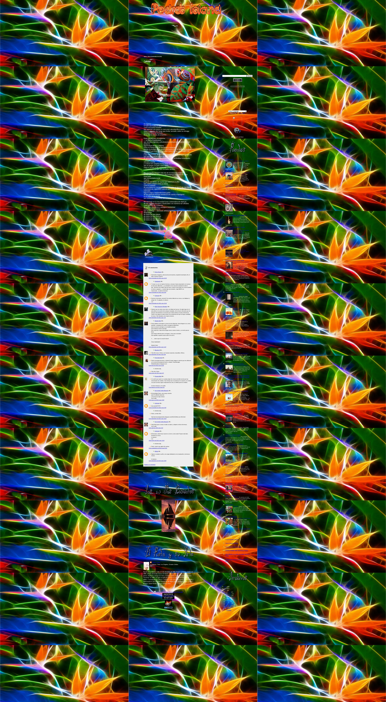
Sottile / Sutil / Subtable (231, 445)
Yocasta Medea (183, 257)
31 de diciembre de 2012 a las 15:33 (157, 418)
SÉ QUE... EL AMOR (238, 415)
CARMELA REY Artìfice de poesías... (235, 364)
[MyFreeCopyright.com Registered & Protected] (168, 592)
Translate (242, 113)
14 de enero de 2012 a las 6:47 (156, 373)
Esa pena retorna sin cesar (231, 243)
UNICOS (235, 454)
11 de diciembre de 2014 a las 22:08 (157, 460)
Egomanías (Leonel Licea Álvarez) (234, 444)
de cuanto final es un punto (232, 195)
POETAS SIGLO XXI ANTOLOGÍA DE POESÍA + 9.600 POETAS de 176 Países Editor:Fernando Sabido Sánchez (237, 377)
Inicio (163, 469)
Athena (156, 451)
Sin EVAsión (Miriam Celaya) (232, 435)
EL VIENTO (228, 476)
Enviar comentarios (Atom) (159, 472)
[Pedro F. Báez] (237, 125)
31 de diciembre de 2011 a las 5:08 (157, 354)
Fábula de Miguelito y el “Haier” (232, 436)
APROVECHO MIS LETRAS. (232, 406)
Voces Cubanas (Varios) (231, 543)
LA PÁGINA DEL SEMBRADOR (233, 414)
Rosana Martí (158, 376)
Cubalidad (147, 61)
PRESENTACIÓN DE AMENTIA (240, 365)
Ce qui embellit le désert (231, 539)
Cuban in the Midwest (231, 516)
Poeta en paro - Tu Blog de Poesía (234, 404)
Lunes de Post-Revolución (232, 292)
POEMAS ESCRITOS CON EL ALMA (234, 260)
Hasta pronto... (229, 427)
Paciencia (227, 531)
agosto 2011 (228, 603)
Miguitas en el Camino (231, 352)
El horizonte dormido (231, 425)
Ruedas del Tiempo (230, 495)
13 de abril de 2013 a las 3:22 (156, 427)
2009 (225, 586)
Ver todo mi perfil (148, 586)
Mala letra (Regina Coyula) (232, 319)
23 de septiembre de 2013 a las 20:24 (158, 448)
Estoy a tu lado (229, 306)
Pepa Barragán (158, 357)
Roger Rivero (158, 272)
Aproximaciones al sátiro (160, 257)
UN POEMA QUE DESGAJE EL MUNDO (234, 466)
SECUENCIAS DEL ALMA (232, 342)
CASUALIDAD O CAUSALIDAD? (241, 353)
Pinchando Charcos (230, 194)
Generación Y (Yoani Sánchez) (233, 547)
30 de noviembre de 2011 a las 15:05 (158, 303)
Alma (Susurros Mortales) (161, 306)
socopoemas (228, 283)
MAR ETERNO (229, 465)
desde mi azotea (229, 171)
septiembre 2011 (229, 604)
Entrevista (227, 284)
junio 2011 (227, 601)
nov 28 (228, 608)
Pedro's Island (229, 504)
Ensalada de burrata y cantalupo (241, 160)
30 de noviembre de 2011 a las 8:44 (157, 292)
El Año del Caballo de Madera (240, 485)
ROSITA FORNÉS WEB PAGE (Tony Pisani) (236, 550)
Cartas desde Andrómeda (172, 257)
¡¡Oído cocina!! (229, 159)
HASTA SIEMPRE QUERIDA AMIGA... (234, 344)
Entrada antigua (189, 469)
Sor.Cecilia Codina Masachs (161, 390)
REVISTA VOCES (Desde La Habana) (235, 272)
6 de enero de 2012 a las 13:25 (156, 365)
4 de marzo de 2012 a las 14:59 (156, 400)
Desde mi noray (229, 242)
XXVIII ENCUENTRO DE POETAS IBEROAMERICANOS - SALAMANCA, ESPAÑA (241, 232)
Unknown (157, 295)
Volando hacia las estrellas (232, 203)
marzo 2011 (228, 595)
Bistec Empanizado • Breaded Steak (241, 518)
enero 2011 (228, 592)
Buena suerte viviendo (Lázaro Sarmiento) (236, 453)
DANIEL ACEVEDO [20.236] (240, 380)
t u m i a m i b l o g (230, 248)
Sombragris (157, 281)
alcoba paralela (229, 330)
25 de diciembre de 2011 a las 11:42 (157, 347)
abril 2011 (227, 597)
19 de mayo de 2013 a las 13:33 (156, 440)
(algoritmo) (235, 332)
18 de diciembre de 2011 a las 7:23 (157, 317)
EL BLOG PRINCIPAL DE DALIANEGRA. (235, 215)
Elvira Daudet (229, 474)
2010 (225, 588)
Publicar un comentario (149, 464)
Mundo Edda (228, 483)
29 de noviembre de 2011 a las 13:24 (158, 278)
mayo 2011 (228, 599)
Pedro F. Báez (156, 562)
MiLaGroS (157, 350)
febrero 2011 (228, 593)
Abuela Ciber (158, 320)
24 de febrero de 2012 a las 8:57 (157, 387)
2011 (225, 590)
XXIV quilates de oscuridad (231, 497)
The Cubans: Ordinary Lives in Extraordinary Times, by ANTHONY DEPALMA (241, 295)
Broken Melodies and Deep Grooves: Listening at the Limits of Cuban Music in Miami (241, 251)
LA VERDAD (236, 216)
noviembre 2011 (229, 606)
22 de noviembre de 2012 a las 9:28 (157, 407)
